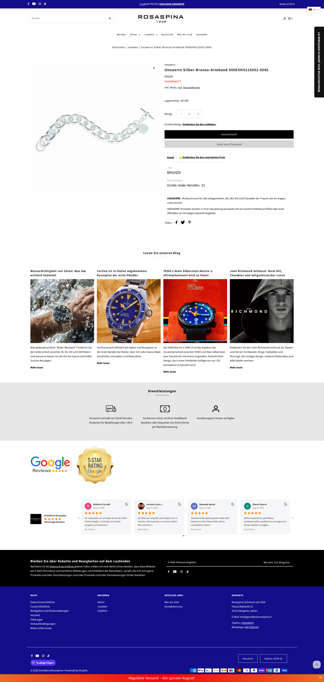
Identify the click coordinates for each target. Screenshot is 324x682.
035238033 (247, 623)
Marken (121, 34)
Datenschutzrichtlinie (62, 566)
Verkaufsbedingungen (43, 624)
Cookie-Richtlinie (40, 606)
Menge (168, 114)
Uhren (133, 34)
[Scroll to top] (317, 673)
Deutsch (248, 659)
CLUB (143, 4)
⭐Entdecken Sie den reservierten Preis (202, 157)
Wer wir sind (184, 34)
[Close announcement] (320, 677)
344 (247, 627)
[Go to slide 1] (183, 535)
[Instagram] (39, 4)
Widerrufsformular (41, 628)
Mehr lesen (36, 367)
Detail (170, 157)
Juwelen (149, 34)
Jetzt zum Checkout (229, 144)
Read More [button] (90, 529)
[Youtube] (33, 4)
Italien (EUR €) (287, 4)
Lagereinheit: (172, 101)
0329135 (254, 627)
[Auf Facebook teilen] (176, 223)
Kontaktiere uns (174, 606)
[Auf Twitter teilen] (183, 223)
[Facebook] (28, 4)
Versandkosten (191, 87)
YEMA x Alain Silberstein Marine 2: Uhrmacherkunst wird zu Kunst (188, 273)
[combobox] (68, 18)
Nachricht (167, 34)
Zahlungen (36, 619)
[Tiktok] (44, 4)
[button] (314, 10)
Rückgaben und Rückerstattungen (49, 611)
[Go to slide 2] (186, 535)
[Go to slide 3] (188, 535)
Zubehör (102, 611)
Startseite (118, 47)
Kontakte (201, 34)
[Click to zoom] (154, 68)
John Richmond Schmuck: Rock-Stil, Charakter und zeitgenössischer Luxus (257, 273)
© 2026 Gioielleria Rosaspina (46, 670)
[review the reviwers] (126, 505)
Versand (35, 615)
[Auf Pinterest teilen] (189, 223)
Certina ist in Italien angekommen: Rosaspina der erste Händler (122, 273)
